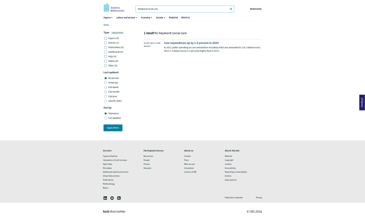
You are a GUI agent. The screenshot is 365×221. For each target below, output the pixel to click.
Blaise (105, 188)
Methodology (109, 184)
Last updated (114, 118)
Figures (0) (113, 38)
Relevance (113, 113)
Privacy (147, 164)
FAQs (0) (112, 57)
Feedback (362, 102)
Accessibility (230, 168)
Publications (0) (116, 47)
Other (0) (112, 66)
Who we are (189, 164)
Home (106, 25)
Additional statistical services (115, 172)
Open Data (107, 164)
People (147, 160)
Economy (145, 18)
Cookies (228, 164)
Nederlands (255, 9)
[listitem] (105, 198)
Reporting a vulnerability (236, 172)
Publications (108, 180)
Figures (107, 18)
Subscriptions (231, 180)
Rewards (147, 168)
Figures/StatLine (110, 156)
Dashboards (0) (115, 52)
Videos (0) (113, 61)
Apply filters (113, 128)
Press (186, 160)
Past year (112, 96)
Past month (113, 92)
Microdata (107, 168)
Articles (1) (113, 43)
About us (185, 18)
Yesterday (113, 83)
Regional (173, 18)
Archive (228, 176)
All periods (113, 78)
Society (159, 18)
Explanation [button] (117, 33)
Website (228, 156)
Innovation (189, 168)
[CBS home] (117, 7)
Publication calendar (234, 198)
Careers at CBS (190, 172)
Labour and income (125, 18)
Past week (113, 87)
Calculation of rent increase (115, 160)
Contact (187, 156)
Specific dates (115, 101)
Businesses (148, 156)
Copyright (229, 160)
